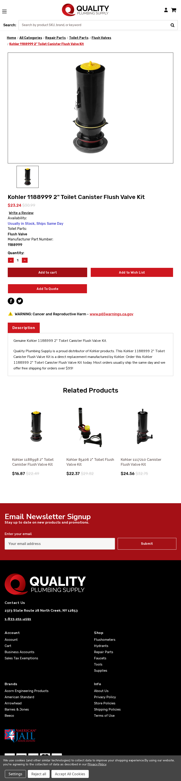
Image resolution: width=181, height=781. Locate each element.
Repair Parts (103, 652)
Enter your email (18, 534)
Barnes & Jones (17, 709)
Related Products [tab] (90, 390)
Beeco (9, 716)
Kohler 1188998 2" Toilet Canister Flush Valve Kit (33, 462)
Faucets (100, 658)
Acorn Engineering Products (27, 691)
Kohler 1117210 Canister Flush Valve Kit (141, 462)
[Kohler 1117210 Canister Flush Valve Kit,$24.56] (145, 426)
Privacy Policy (105, 697)
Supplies (100, 671)
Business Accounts (19, 652)
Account (11, 640)
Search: (9, 25)
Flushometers (104, 640)
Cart (8, 646)
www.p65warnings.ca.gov (111, 314)
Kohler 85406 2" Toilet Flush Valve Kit (90, 462)
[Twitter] (19, 301)
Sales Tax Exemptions (21, 658)
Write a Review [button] (21, 213)
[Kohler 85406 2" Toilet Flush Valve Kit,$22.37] (90, 426)
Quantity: (16, 253)
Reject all (38, 774)
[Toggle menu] (6, 9)
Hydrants (101, 646)
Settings (15, 774)
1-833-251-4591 (18, 619)
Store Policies (104, 703)
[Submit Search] (174, 24)
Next (172, 433)
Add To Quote (47, 289)
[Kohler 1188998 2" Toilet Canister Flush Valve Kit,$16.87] (36, 426)
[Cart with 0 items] (173, 9)
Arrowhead (13, 703)
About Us (101, 691)
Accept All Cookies (70, 774)
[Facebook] (11, 301)
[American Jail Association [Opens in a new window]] (90, 736)
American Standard (19, 697)
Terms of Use (104, 716)
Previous (9, 433)
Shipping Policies (107, 709)
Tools (98, 664)
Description (23, 328)
